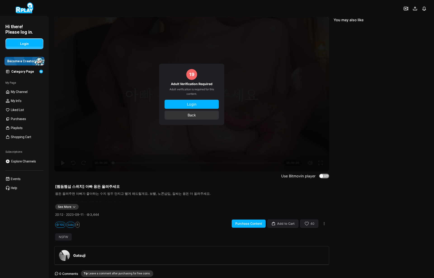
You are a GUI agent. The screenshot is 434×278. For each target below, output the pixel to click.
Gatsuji (79, 255)
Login (191, 104)
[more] (324, 224)
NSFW (63, 237)
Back (192, 115)
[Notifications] (424, 8)
